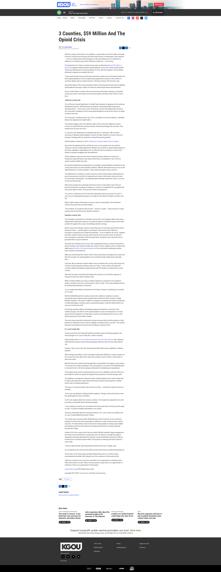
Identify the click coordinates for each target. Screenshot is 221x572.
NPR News (67, 479)
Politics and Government (117, 511)
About (101, 18)
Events (109, 18)
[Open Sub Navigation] (68, 18)
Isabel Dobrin (68, 47)
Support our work (144, 543)
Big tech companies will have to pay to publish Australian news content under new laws (150, 516)
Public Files (97, 551)
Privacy (119, 543)
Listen (65, 18)
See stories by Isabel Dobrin (69, 495)
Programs (81, 18)
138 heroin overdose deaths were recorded (103, 141)
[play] (59, 13)
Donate (159, 4)
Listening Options (121, 547)
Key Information (98, 547)
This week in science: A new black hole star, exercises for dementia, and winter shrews (70, 516)
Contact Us (120, 18)
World (139, 511)
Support (92, 18)
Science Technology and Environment (68, 511)
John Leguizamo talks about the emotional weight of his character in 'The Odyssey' (97, 514)
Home (59, 18)
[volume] (64, 12)
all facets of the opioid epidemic (84, 248)
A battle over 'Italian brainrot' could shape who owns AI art (122, 515)
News (72, 18)
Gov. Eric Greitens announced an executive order (95, 339)
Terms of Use (97, 543)
